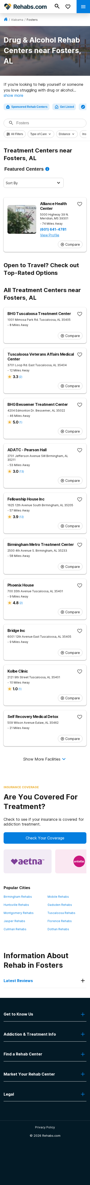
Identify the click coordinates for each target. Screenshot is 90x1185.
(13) (21, 471)
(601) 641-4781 (53, 229)
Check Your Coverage (45, 838)
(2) (20, 377)
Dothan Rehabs (58, 929)
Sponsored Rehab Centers (29, 107)
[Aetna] (28, 861)
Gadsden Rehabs (60, 905)
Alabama (17, 20)
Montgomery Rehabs (19, 913)
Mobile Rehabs (58, 896)
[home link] (6, 19)
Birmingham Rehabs (18, 896)
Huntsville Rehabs (16, 905)
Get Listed (67, 107)
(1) (20, 422)
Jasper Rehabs (14, 921)
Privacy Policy (45, 1127)
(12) (21, 517)
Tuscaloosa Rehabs (61, 913)
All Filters (17, 134)
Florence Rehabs (60, 921)
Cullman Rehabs (15, 929)
